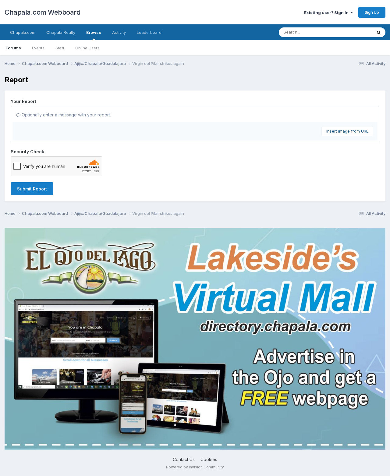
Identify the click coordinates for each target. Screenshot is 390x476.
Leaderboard (149, 32)
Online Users (87, 47)
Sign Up (372, 12)
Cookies (208, 459)
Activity (119, 32)
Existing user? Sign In (327, 12)
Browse (93, 32)
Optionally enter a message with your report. (65, 114)
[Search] (378, 32)
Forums (13, 47)
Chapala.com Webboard (42, 12)
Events (38, 47)
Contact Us (184, 459)
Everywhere (353, 32)
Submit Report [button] (32, 188)
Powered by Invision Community (195, 467)
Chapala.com (22, 32)
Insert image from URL (347, 131)
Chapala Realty (60, 32)
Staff (59, 47)
